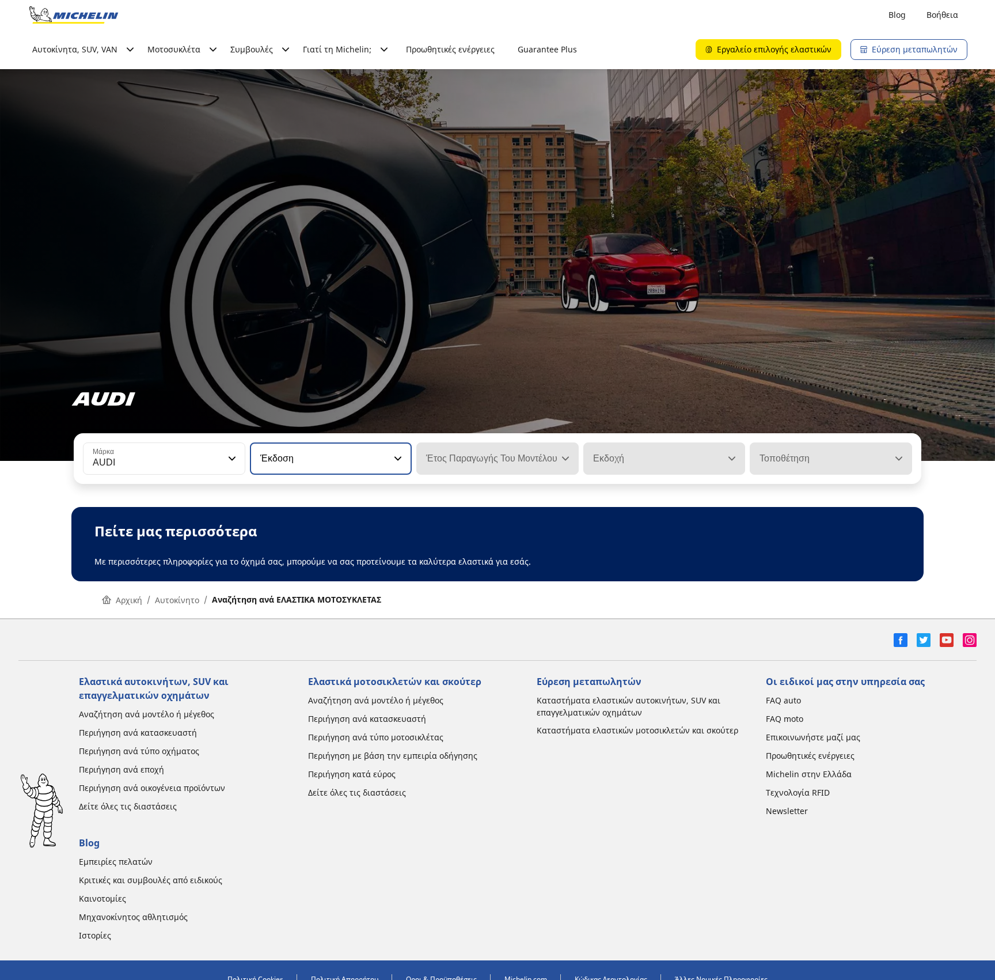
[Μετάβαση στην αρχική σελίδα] (74, 15)
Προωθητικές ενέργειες (450, 49)
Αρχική (129, 600)
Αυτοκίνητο (177, 600)
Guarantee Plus (547, 49)
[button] (231, 458)
